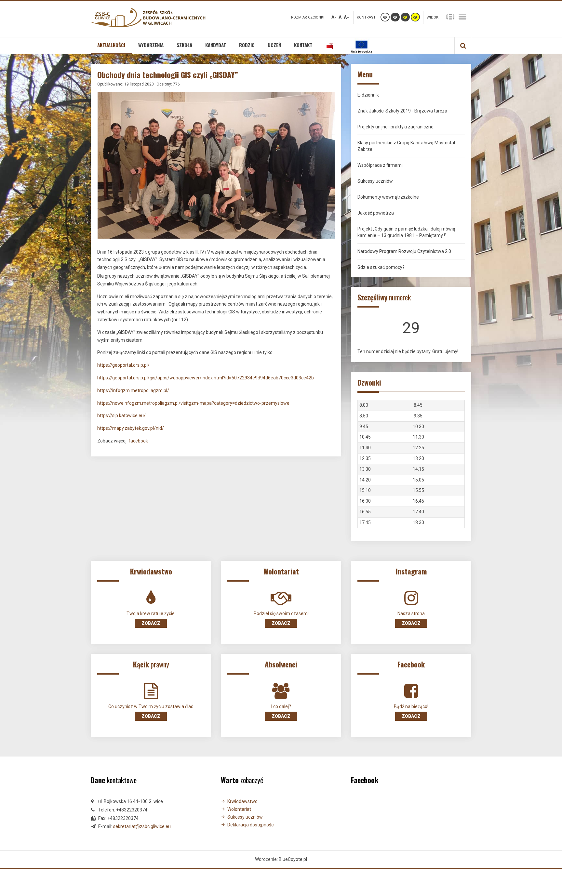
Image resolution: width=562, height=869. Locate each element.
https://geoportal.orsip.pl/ (123, 365)
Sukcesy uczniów (375, 181)
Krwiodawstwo (242, 801)
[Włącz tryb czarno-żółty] (405, 17)
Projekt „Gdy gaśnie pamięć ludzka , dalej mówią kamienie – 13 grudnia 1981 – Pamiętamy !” (406, 232)
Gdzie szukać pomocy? (381, 267)
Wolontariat (239, 809)
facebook (138, 440)
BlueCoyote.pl (293, 859)
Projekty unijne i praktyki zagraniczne (395, 126)
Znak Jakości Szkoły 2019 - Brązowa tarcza (402, 110)
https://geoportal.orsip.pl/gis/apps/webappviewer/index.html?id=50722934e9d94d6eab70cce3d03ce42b (205, 377)
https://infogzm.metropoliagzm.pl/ (133, 390)
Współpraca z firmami (380, 165)
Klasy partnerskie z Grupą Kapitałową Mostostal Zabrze (406, 146)
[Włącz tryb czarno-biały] (395, 17)
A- (333, 17)
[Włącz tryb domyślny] (385, 17)
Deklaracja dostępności (250, 824)
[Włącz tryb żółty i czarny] (415, 17)
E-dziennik (368, 95)
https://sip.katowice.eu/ (121, 415)
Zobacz (150, 623)
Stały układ (450, 16)
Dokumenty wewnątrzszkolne (388, 197)
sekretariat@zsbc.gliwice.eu (142, 826)
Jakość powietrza (375, 213)
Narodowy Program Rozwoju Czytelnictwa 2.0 (404, 251)
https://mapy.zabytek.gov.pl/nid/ (130, 428)
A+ (346, 17)
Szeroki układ (462, 16)
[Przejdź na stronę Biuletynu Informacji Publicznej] (330, 45)
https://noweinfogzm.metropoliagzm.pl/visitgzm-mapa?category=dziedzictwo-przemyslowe (193, 403)
